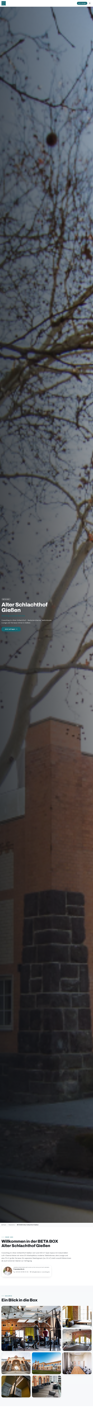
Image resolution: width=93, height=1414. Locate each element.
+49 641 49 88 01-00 (21, 1272)
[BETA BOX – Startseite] (3, 3)
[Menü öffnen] (90, 3)
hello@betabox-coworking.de (41, 1272)
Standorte (12, 1225)
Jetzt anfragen (82, 3)
